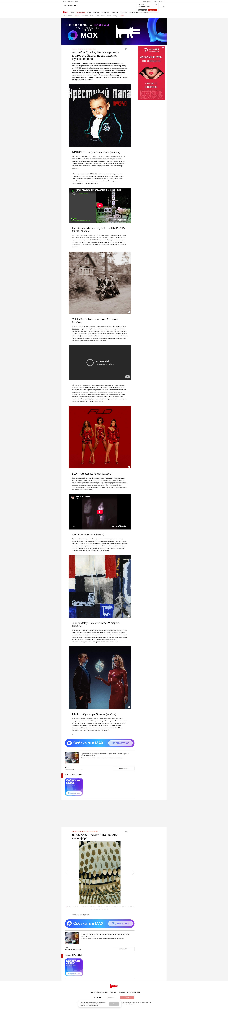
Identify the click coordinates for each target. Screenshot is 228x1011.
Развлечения (81, 12)
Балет (97, 16)
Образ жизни (133, 12)
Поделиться (92, 49)
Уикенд (115, 16)
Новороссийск (147, 1)
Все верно (152, 10)
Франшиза (121, 992)
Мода (89, 12)
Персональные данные (133, 992)
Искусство (85, 16)
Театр (91, 16)
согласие (91, 1003)
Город (72, 12)
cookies (97, 1005)
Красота (96, 12)
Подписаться (82, 49)
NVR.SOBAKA (68, 949)
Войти (64, 1)
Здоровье (124, 12)
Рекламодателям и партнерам (99, 992)
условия (82, 1003)
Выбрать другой (143, 10)
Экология (115, 12)
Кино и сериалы (67, 16)
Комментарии (123, 768)
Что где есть (105, 12)
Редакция (113, 992)
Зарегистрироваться (73, 1)
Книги (103, 16)
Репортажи (75, 831)
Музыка (77, 16)
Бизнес (122, 16)
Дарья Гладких (69, 769)
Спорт (109, 16)
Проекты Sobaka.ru (158, 1)
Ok (114, 1004)
